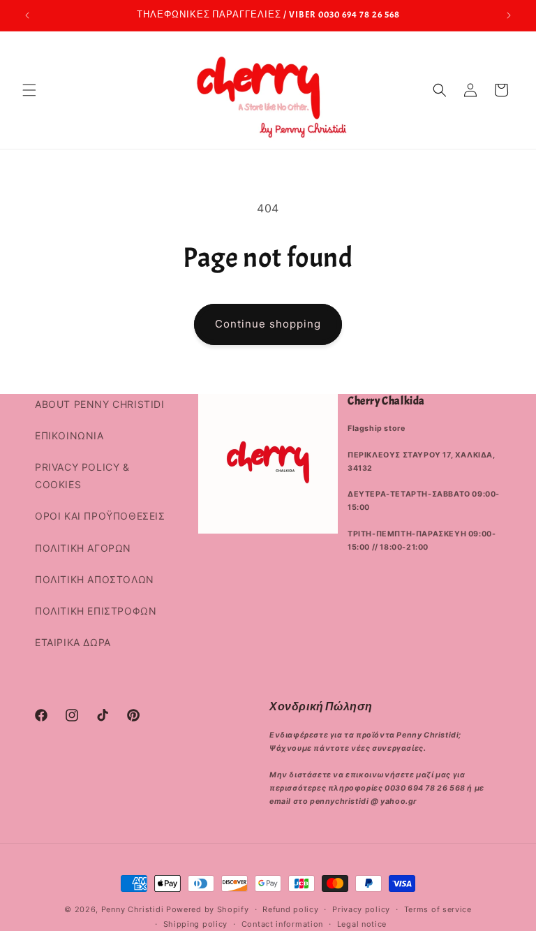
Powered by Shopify (207, 909)
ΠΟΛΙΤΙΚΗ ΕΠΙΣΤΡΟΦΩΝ (95, 611)
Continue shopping (268, 323)
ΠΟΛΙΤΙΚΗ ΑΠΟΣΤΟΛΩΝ (94, 579)
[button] (29, 90)
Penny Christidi (132, 909)
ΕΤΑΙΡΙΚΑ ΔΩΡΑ (73, 642)
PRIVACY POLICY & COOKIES (82, 475)
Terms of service (438, 909)
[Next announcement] (508, 15)
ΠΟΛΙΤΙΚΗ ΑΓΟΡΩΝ (83, 548)
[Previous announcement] (27, 15)
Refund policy (290, 909)
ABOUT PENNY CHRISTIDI (100, 404)
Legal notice (362, 924)
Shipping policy (195, 924)
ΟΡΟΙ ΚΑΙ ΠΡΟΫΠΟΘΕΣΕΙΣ (100, 516)
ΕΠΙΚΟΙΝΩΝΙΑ (69, 435)
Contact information (282, 924)
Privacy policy (361, 909)
